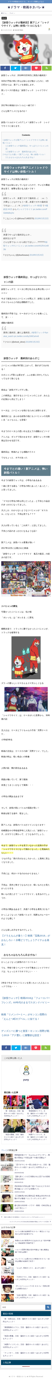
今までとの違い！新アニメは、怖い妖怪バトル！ (24, 154)
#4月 (10, 209)
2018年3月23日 (33, 342)
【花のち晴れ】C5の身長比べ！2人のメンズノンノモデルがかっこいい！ (24, 1217)
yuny (26, 1079)
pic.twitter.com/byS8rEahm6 (26, 336)
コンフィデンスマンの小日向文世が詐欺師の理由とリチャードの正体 (29, 1221)
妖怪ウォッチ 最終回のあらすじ (21, 152)
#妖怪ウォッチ (29, 206)
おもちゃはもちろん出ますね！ (20, 157)
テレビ (4, 18)
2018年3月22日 (42, 218)
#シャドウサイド (24, 209)
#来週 (39, 206)
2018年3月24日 (37, 255)
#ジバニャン (19, 246)
